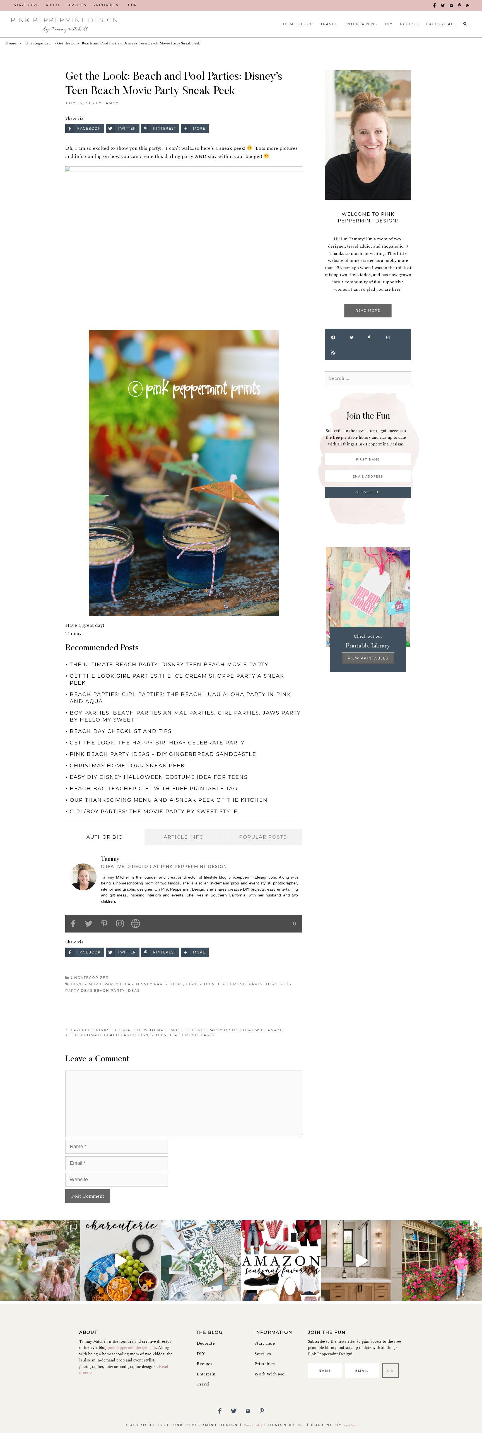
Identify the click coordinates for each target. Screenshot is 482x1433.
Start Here (264, 1343)
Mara (301, 1425)
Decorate (206, 1343)
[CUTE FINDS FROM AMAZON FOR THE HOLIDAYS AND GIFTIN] (281, 1260)
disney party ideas (159, 984)
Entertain (206, 1374)
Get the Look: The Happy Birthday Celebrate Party (157, 743)
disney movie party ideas (102, 984)
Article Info (184, 837)
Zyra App (350, 1425)
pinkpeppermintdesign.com (132, 1348)
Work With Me (269, 1374)
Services (262, 1353)
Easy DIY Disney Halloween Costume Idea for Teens (159, 777)
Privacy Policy (253, 1425)
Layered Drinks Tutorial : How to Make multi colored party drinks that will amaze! (177, 1030)
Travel (203, 1384)
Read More (368, 310)
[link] (26, 5)
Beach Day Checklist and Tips (121, 731)
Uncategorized (38, 43)
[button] (434, 5)
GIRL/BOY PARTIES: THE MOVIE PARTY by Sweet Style (154, 811)
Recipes (204, 1363)
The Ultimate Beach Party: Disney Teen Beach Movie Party (169, 664)
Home (11, 43)
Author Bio (104, 837)
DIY (201, 1353)
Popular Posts (263, 837)
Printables (264, 1363)
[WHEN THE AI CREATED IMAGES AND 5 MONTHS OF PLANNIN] (361, 1260)
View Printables (368, 658)
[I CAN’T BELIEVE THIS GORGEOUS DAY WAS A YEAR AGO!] (40, 1260)
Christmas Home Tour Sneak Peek (127, 766)
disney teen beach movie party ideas (232, 984)
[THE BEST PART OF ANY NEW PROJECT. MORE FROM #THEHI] (201, 1260)
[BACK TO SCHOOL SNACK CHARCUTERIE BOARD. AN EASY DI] (120, 1260)
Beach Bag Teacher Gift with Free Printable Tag (154, 789)
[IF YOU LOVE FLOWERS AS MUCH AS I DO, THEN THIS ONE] (442, 1260)
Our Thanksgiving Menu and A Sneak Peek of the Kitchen (169, 800)
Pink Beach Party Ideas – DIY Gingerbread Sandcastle (163, 754)
